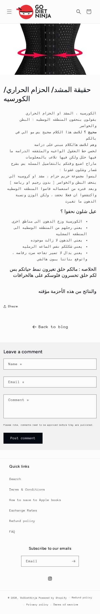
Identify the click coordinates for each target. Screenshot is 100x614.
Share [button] (13, 306)
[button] (9, 12)
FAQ (12, 531)
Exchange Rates (23, 510)
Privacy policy (37, 604)
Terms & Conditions (27, 489)
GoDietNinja (28, 597)
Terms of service (65, 604)
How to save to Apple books (35, 500)
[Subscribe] (73, 561)
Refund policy (22, 521)
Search (15, 479)
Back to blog (53, 327)
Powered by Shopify (53, 597)
